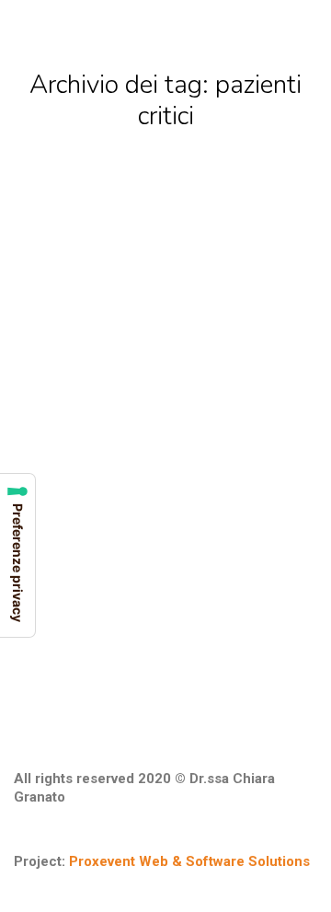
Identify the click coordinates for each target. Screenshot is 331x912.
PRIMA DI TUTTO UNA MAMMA (103, 427)
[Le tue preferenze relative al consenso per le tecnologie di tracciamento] (17, 555)
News (159, 456)
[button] (57, 16)
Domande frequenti (79, 456)
